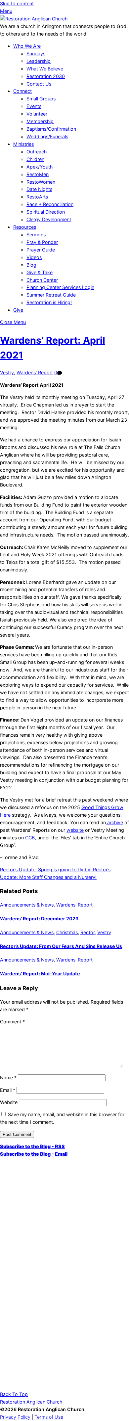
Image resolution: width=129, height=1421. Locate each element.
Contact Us (38, 84)
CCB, (30, 837)
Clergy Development (48, 219)
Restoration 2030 (45, 76)
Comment (12, 1021)
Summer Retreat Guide (51, 295)
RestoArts (37, 196)
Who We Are (27, 46)
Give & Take (39, 272)
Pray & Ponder (42, 242)
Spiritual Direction (45, 212)
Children (35, 159)
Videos (34, 257)
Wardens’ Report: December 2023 (39, 918)
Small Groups (41, 98)
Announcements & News (27, 905)
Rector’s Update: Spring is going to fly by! (46, 869)
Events (33, 106)
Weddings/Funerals (47, 136)
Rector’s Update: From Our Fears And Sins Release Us (61, 946)
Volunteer (36, 114)
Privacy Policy (15, 1417)
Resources (24, 227)
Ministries (23, 144)
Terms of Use (48, 1417)
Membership (40, 121)
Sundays (35, 53)
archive (114, 822)
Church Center (42, 280)
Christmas (67, 932)
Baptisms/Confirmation (51, 129)
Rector (87, 932)
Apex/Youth (39, 167)
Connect (22, 91)
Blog (31, 265)
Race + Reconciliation (49, 204)
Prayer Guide (40, 249)
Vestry (7, 372)
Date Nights (39, 189)
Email (7, 1090)
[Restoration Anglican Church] (33, 18)
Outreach (36, 151)
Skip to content (17, 3)
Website (9, 1102)
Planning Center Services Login (60, 287)
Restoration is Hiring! (49, 302)
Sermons (36, 234)
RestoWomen (40, 182)
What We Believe (44, 68)
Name (8, 1077)
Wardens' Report (35, 372)
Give (18, 310)
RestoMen (37, 174)
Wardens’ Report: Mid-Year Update (40, 973)
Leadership (38, 61)
